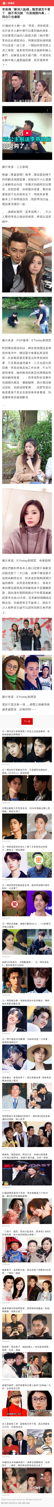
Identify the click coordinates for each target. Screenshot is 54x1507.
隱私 (24, 1503)
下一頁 (27, 721)
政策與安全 (13, 1503)
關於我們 (4, 1503)
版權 (28, 1503)
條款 (20, 1503)
